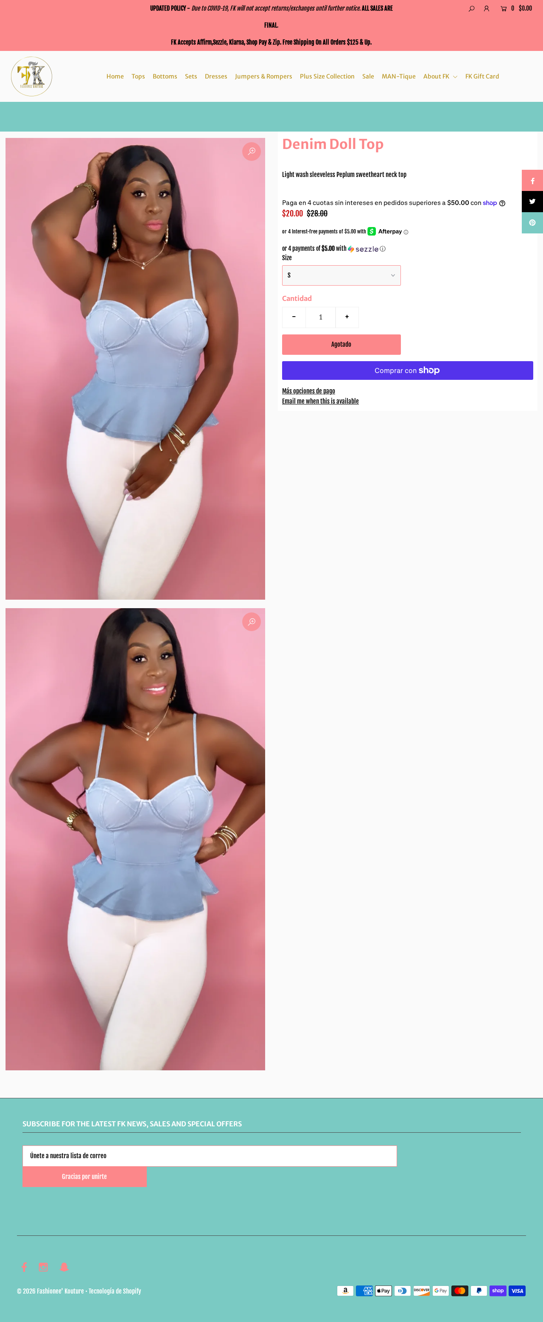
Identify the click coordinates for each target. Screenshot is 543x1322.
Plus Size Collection (327, 76)
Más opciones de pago (308, 391)
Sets (191, 76)
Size (287, 258)
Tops (138, 76)
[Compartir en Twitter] (532, 201)
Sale (368, 76)
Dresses (216, 76)
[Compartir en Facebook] (532, 180)
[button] (407, 249)
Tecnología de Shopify (115, 1291)
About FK (437, 76)
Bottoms (165, 76)
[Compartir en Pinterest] (532, 222)
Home (115, 76)
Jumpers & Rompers (263, 76)
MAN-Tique (399, 76)
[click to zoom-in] (251, 151)
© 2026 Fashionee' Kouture (50, 1291)
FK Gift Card (482, 76)
